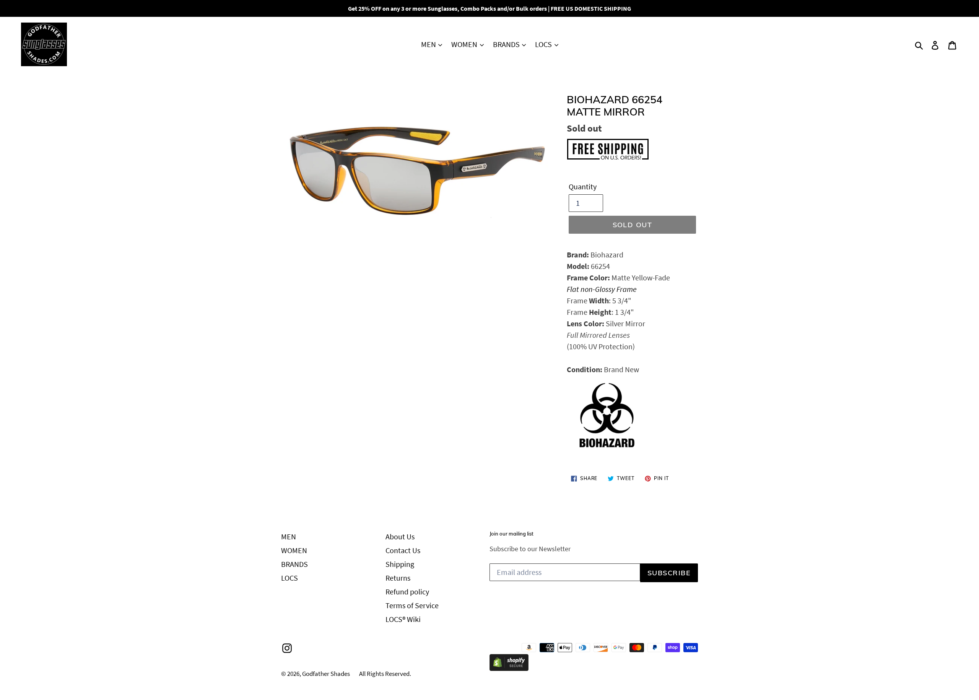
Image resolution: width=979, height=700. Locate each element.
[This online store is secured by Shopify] (509, 668)
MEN (429, 44)
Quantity (583, 186)
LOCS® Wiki (403, 619)
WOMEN (465, 44)
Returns (397, 578)
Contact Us (402, 550)
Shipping (399, 564)
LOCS (544, 44)
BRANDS (507, 44)
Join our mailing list (511, 534)
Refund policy (407, 591)
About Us (400, 536)
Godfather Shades (326, 673)
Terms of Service (412, 605)
